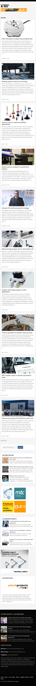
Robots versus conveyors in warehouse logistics (15, 168)
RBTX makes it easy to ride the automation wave (16, 376)
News (6, 677)
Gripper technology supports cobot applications (14, 291)
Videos (17, 677)
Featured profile (7, 578)
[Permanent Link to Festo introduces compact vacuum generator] (18, 37)
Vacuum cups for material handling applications (14, 123)
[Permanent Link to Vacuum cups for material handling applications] (18, 121)
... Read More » (9, 601)
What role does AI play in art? (17, 476)
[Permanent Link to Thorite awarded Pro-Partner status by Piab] (18, 331)
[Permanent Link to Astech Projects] (18, 586)
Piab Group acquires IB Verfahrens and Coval (17, 418)
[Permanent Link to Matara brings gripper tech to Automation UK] (18, 247)
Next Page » (4, 440)
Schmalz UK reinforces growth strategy (15, 208)
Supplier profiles (24, 677)
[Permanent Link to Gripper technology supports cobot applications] (18, 288)
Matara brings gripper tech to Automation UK (18, 249)
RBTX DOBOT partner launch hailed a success (21, 467)
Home (2, 677)
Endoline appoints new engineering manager (19, 617)
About (2, 678)
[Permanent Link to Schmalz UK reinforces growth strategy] (18, 207)
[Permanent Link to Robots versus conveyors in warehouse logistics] (18, 165)
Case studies (11, 677)
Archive (31, 677)
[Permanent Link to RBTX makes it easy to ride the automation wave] (18, 374)
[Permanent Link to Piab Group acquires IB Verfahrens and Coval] (18, 417)
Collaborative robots (9, 519)
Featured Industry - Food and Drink (12, 614)
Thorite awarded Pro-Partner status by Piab (17, 333)
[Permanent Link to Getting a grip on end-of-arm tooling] (18, 80)
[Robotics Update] (5, 7)
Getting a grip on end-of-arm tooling (14, 81)
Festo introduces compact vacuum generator (17, 39)
